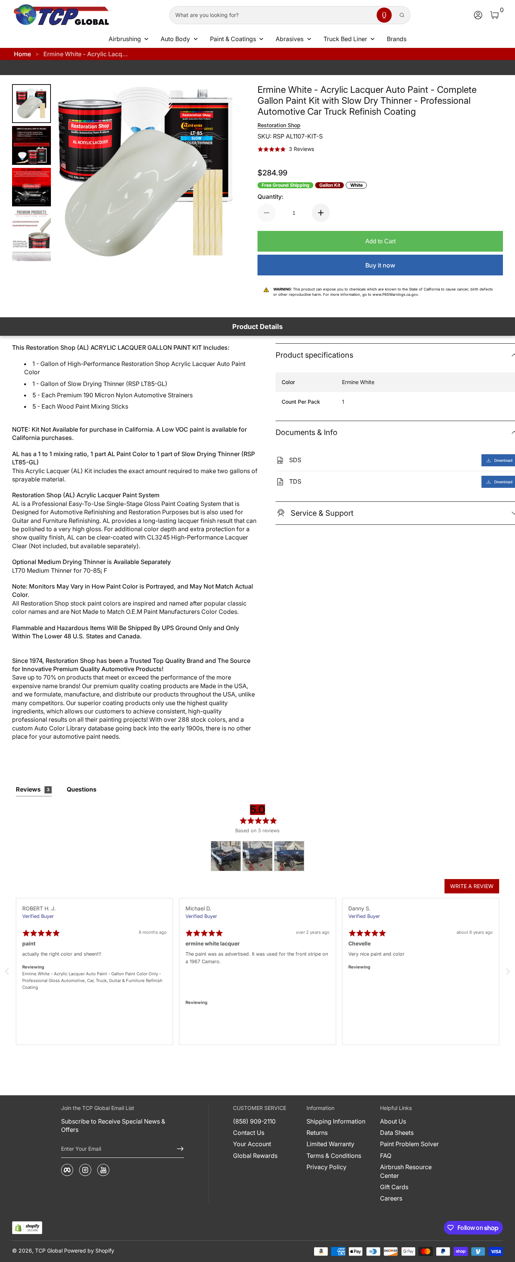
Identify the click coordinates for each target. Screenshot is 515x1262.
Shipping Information (336, 1121)
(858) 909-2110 (254, 1121)
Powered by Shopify (89, 1250)
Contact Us (248, 1132)
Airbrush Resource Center (406, 1171)
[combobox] (271, 15)
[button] (384, 15)
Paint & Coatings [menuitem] (233, 39)
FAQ (385, 1155)
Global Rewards (255, 1155)
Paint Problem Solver (409, 1144)
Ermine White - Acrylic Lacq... (85, 54)
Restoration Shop (279, 125)
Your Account (252, 1144)
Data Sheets (397, 1132)
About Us (393, 1121)
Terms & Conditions (334, 1155)
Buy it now (380, 265)
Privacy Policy (326, 1167)
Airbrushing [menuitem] (125, 39)
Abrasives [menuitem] (289, 39)
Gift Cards (394, 1187)
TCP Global (49, 1250)
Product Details (257, 326)
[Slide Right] (218, 173)
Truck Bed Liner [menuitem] (345, 39)
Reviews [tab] (32, 789)
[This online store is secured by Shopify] (27, 1227)
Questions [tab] (82, 789)
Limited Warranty (330, 1144)
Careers (391, 1198)
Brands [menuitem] (396, 39)
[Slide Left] (72, 173)
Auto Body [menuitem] (175, 39)
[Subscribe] (177, 1149)
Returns (317, 1132)
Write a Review (472, 886)
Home (22, 54)
